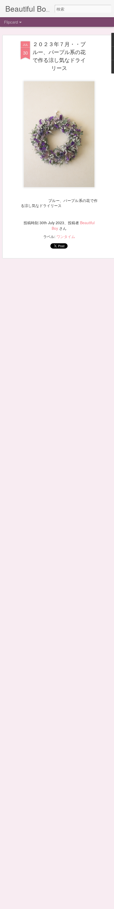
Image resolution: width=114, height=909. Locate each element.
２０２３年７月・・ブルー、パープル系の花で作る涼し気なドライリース (59, 56)
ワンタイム (65, 236)
